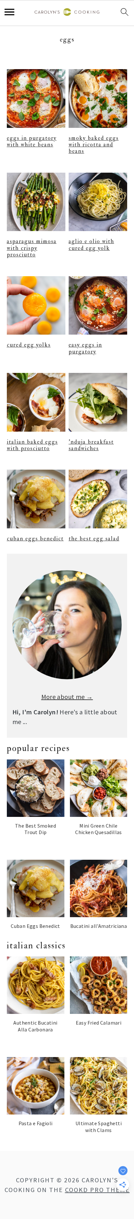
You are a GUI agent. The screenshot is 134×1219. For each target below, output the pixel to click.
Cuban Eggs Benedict (35, 538)
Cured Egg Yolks (29, 344)
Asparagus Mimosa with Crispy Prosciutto (32, 248)
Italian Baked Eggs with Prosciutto (32, 445)
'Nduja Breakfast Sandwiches (91, 445)
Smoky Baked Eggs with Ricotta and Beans (94, 145)
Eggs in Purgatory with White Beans (32, 141)
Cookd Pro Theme (97, 1190)
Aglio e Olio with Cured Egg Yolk (91, 244)
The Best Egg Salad (94, 538)
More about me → (67, 697)
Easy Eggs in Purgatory (85, 348)
